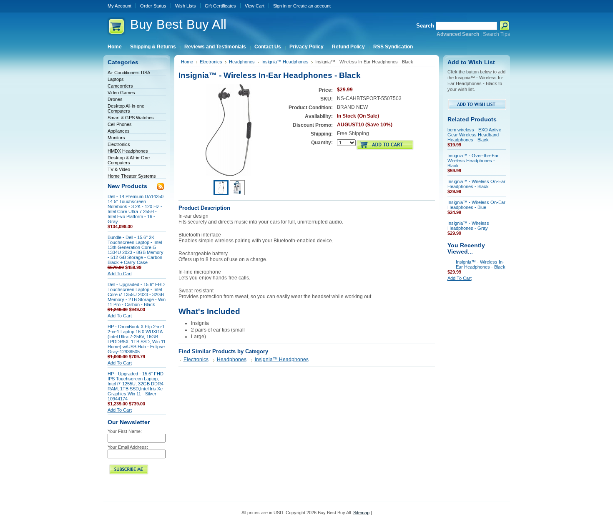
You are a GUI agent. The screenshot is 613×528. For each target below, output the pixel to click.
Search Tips (496, 34)
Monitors (116, 137)
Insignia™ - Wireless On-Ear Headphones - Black (476, 184)
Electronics (119, 144)
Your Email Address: (128, 447)
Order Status (153, 5)
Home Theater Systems (132, 176)
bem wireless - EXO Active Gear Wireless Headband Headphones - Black (474, 134)
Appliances (119, 130)
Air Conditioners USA (129, 72)
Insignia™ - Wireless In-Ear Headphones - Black (480, 264)
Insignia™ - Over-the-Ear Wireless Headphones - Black (473, 160)
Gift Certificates (220, 5)
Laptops (116, 79)
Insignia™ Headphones (285, 61)
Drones (115, 99)
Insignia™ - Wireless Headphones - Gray (468, 226)
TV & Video (119, 169)
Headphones (242, 61)
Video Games (121, 92)
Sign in (279, 5)
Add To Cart (120, 273)
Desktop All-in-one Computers (126, 108)
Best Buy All (178, 24)
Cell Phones (120, 124)
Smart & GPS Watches (131, 117)
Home (187, 61)
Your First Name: (125, 431)
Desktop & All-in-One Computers (129, 160)
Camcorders (120, 85)
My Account (119, 5)
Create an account (312, 5)
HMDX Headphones (128, 150)
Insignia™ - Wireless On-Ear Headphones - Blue (476, 205)
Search (425, 26)
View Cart (254, 5)
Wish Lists (185, 5)
